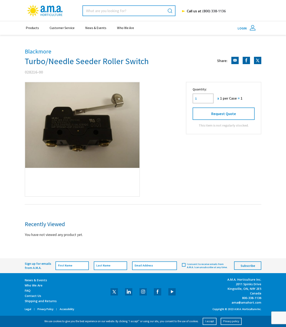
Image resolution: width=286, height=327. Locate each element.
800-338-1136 (251, 298)
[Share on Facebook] (245, 63)
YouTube (172, 291)
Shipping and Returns (41, 301)
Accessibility (67, 309)
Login (242, 28)
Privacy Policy (45, 309)
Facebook (157, 291)
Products (32, 28)
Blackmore (38, 51)
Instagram (143, 291)
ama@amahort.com (246, 302)
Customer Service (62, 28)
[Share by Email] (233, 63)
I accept (209, 321)
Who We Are (125, 28)
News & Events (95, 28)
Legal (28, 309)
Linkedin (128, 291)
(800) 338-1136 (214, 11)
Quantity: (200, 89)
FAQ (28, 291)
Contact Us (33, 296)
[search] (170, 11)
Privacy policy (231, 321)
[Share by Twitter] (256, 63)
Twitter (114, 291)
